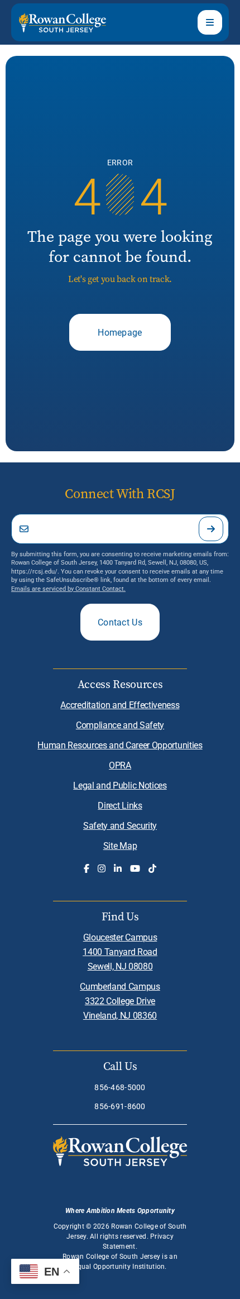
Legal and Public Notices (119, 785)
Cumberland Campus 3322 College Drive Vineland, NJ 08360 (120, 1000)
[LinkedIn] (118, 868)
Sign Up (211, 529)
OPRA (120, 765)
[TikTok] (152, 868)
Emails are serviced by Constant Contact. (68, 588)
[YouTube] (135, 868)
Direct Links (120, 805)
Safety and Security (120, 825)
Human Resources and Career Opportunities (119, 745)
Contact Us (120, 622)
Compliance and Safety (120, 724)
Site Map (120, 845)
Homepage (120, 332)
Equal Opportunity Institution (119, 1266)
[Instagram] (101, 868)
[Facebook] (86, 868)
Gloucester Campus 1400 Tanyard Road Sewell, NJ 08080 (120, 951)
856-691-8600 (119, 1106)
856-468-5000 (119, 1087)
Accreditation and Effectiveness (119, 704)
